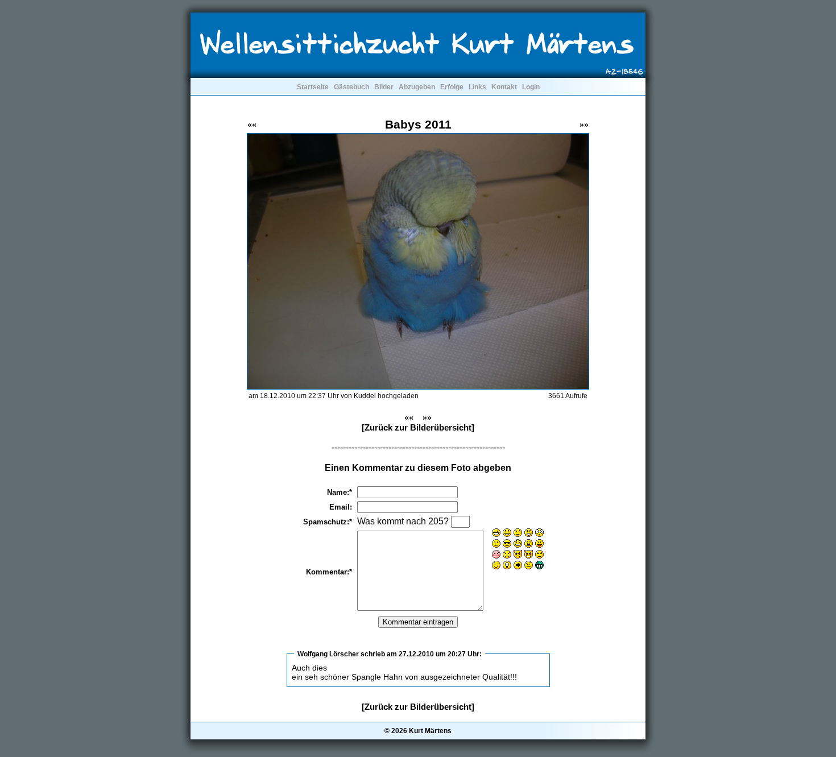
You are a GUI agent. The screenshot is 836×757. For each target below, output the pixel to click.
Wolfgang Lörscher (328, 654)
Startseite (313, 87)
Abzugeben (417, 87)
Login (531, 87)
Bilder (384, 87)
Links (477, 87)
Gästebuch (351, 87)
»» (584, 124)
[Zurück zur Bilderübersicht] (418, 427)
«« (251, 124)
